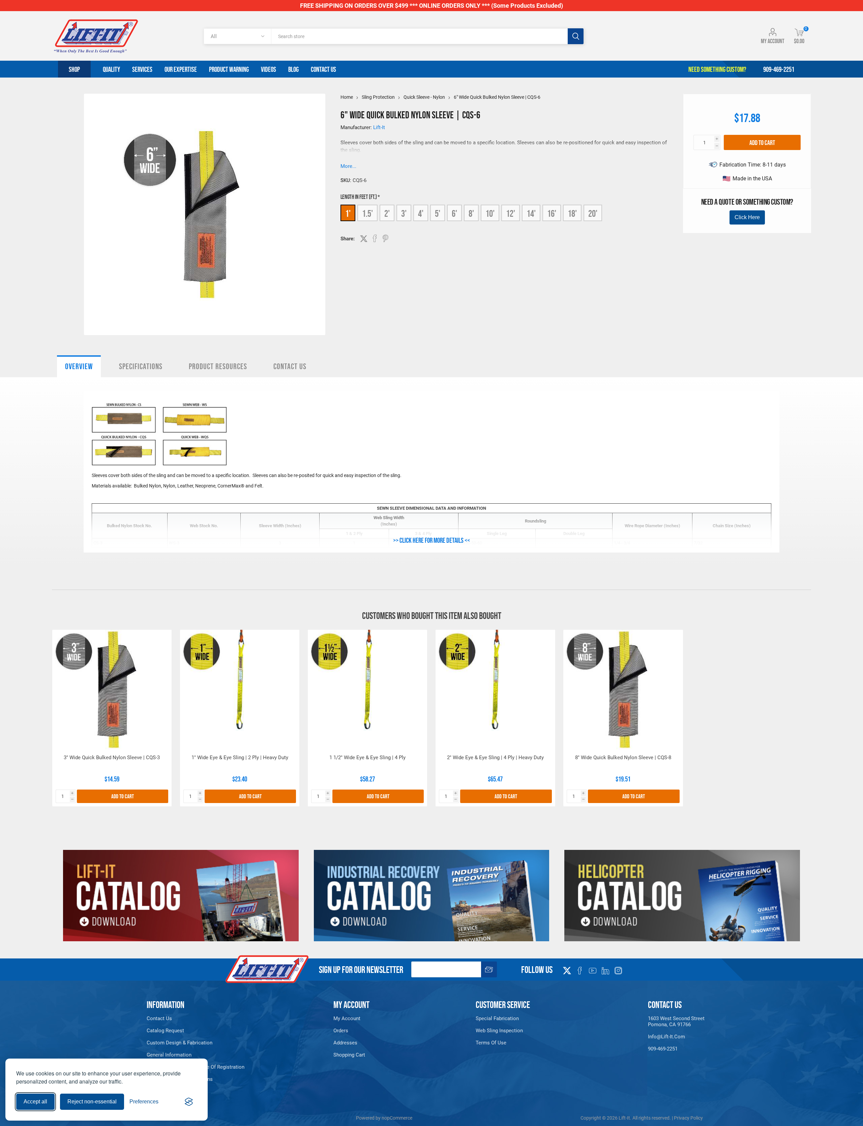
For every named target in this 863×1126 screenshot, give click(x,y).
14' (531, 213)
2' (387, 213)
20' (592, 213)
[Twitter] (567, 968)
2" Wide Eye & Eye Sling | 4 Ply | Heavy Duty (495, 757)
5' (437, 213)
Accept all (35, 1101)
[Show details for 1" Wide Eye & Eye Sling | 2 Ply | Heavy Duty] (240, 689)
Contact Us (289, 366)
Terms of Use (491, 1043)
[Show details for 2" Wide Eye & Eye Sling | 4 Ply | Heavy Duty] (495, 689)
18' (572, 213)
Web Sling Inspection (499, 1031)
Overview (79, 366)
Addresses (345, 1043)
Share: (347, 239)
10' (490, 213)
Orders (340, 1031)
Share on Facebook (375, 238)
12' (510, 213)
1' (348, 213)
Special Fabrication (497, 1018)
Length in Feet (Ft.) (359, 197)
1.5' (367, 213)
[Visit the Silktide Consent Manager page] (189, 1102)
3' (404, 213)
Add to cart (762, 142)
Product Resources (218, 366)
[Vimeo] (605, 970)
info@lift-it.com (666, 1037)
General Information (169, 1055)
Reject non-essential (92, 1101)
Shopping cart (349, 1055)
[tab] (79, 366)
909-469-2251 (663, 1049)
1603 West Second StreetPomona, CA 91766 (676, 1021)
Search (576, 36)
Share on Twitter (364, 239)
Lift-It (379, 127)
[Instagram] (618, 970)
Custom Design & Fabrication (179, 1043)
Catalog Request (165, 1031)
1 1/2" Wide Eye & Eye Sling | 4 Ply (367, 757)
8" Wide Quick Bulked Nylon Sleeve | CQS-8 (623, 757)
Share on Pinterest (385, 238)
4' (420, 213)
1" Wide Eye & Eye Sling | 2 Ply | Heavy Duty (239, 757)
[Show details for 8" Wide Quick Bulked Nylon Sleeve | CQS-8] (623, 689)
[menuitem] (208, 1018)
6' (454, 213)
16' (551, 213)
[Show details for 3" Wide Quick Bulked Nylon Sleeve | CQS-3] (112, 689)
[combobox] (419, 36)
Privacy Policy (688, 1118)
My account (772, 41)
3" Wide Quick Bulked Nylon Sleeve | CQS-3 (112, 757)
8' (471, 213)
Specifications (140, 366)
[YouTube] (592, 970)
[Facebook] (579, 970)
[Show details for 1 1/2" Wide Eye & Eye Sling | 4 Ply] (367, 689)
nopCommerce (397, 1118)
